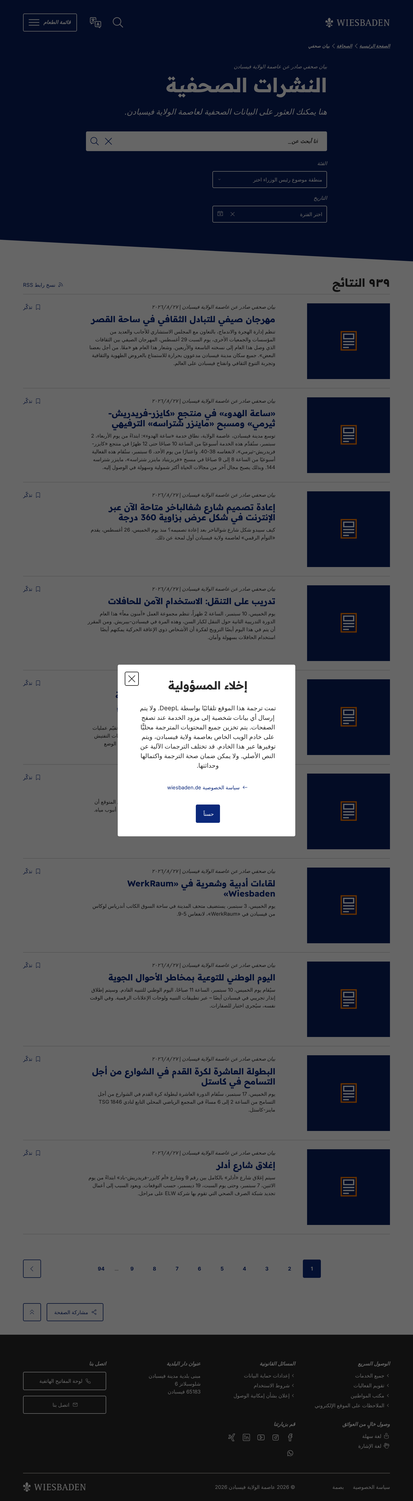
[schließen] (132, 678)
